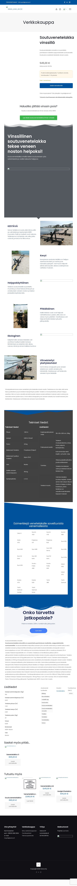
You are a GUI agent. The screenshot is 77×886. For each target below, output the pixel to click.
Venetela (44, 717)
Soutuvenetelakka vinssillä (47, 710)
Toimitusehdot (26, 833)
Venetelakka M (47, 786)
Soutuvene (45, 702)
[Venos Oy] (14, 9)
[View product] (18, 784)
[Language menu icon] (65, 9)
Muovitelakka (45, 696)
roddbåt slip (45, 699)
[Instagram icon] (69, 2)
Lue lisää (30, 801)
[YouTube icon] (67, 2)
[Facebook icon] (64, 2)
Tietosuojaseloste (28, 836)
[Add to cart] (18, 748)
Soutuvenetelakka (47, 705)
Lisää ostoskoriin (56, 85)
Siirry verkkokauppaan (29, 831)
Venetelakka (45, 720)
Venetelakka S (12, 754)
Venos (43, 723)
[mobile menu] (70, 9)
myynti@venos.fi (25, 2)
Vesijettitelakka (64, 791)
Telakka (44, 714)
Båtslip (44, 693)
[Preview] (18, 788)
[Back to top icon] (38, 865)
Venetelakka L (30, 794)
